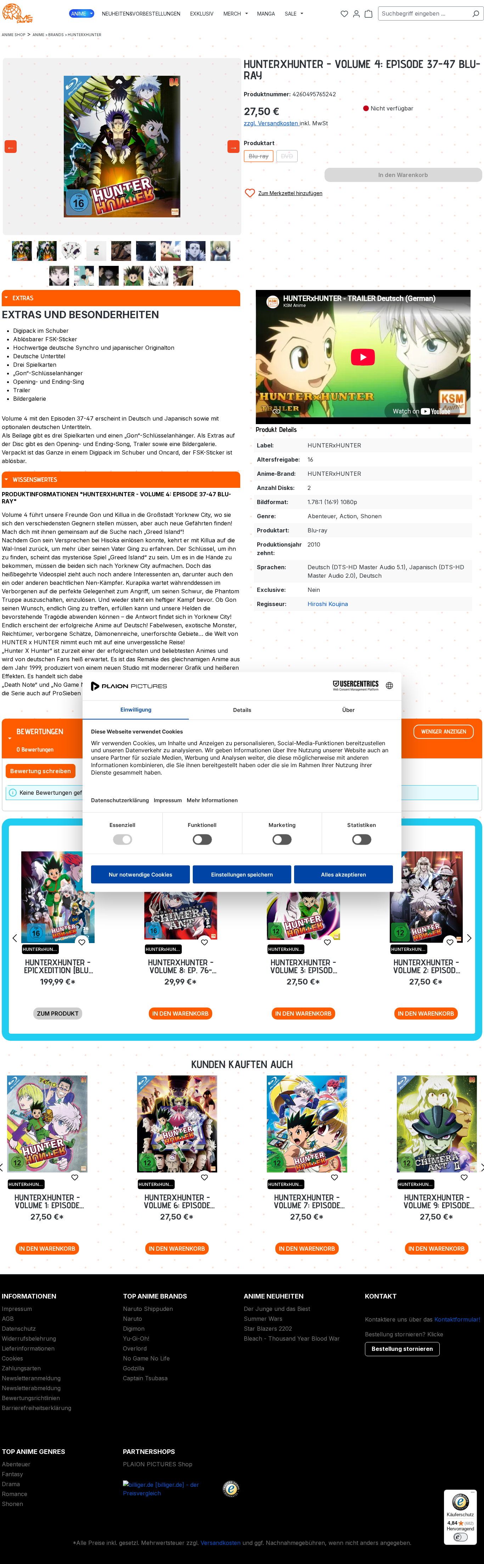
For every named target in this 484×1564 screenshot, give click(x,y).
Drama (11, 1484)
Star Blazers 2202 (268, 1328)
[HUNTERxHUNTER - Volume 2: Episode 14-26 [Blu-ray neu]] (426, 897)
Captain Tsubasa (145, 1378)
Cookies (12, 1358)
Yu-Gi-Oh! (136, 1338)
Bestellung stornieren (402, 1348)
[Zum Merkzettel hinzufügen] (82, 942)
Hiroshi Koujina (328, 603)
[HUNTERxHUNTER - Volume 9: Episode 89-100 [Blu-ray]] (437, 1123)
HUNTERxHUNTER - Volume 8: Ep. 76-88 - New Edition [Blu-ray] (180, 966)
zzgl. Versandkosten (272, 123)
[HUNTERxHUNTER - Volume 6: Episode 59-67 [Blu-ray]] (177, 1123)
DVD (289, 157)
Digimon (134, 1328)
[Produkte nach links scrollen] (14, 937)
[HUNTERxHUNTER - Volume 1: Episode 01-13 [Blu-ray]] (47, 1123)
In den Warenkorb (180, 1013)
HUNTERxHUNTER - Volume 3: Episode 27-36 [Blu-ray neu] (303, 966)
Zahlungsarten (21, 1368)
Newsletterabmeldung (31, 1388)
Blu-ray (261, 157)
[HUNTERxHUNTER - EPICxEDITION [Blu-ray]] (58, 897)
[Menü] (472, 1494)
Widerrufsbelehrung (29, 1338)
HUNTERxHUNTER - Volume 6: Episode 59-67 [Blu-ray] (177, 1201)
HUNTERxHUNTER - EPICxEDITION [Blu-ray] (58, 966)
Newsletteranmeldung (31, 1378)
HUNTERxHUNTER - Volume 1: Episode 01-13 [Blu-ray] (47, 1201)
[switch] (461, 1537)
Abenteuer (16, 1464)
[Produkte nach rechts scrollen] (469, 937)
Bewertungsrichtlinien (31, 1398)
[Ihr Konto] (356, 13)
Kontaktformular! (457, 1319)
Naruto (132, 1318)
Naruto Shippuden (148, 1308)
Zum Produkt (58, 1013)
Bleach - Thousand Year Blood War (292, 1338)
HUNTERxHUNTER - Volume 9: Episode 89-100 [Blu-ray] (437, 1201)
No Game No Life (146, 1358)
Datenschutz (19, 1328)
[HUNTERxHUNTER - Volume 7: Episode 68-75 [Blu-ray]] (307, 1123)
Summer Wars (263, 1318)
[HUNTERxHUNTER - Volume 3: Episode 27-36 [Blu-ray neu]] (303, 895)
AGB (8, 1318)
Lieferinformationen (28, 1348)
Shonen (12, 1503)
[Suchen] (475, 13)
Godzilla (133, 1368)
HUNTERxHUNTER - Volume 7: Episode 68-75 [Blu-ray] (307, 1201)
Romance (14, 1493)
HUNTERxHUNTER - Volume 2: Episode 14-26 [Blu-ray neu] (426, 966)
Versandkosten (221, 1542)
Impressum (17, 1308)
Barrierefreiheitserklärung (36, 1407)
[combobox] (423, 13)
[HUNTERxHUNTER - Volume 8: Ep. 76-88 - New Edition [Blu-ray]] (181, 895)
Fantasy (12, 1474)
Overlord (135, 1348)
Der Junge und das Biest (277, 1308)
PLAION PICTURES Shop (157, 1464)
